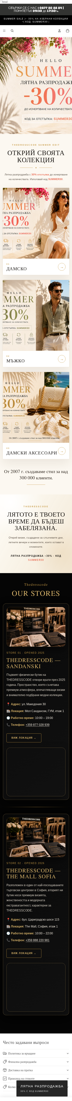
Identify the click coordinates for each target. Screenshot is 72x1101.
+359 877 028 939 (37, 724)
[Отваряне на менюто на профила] (59, 31)
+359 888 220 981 (37, 940)
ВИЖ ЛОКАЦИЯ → (23, 737)
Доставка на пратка (20, 1070)
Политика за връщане (21, 1053)
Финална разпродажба (22, 1062)
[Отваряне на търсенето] (12, 31)
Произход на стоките (21, 1078)
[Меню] (4, 30)
